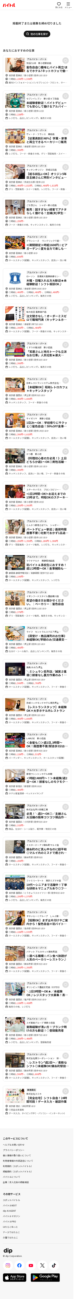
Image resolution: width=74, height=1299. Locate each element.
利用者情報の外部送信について (18, 1160)
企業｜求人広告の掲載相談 (16, 1182)
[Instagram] (8, 1265)
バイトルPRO (9, 1221)
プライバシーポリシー (13, 1149)
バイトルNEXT (10, 1205)
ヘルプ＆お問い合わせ (13, 1144)
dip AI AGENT (9, 1210)
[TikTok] (54, 1265)
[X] (42, 1265)
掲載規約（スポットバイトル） (18, 1171)
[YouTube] (31, 1265)
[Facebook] (19, 1265)
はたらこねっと (10, 1226)
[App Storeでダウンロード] (14, 1277)
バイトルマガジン (11, 1216)
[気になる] (65, 60)
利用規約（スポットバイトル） (18, 1166)
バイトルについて (11, 1176)
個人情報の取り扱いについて (17, 1155)
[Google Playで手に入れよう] (45, 1277)
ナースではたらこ (11, 1232)
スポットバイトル (11, 1199)
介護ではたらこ (10, 1237)
